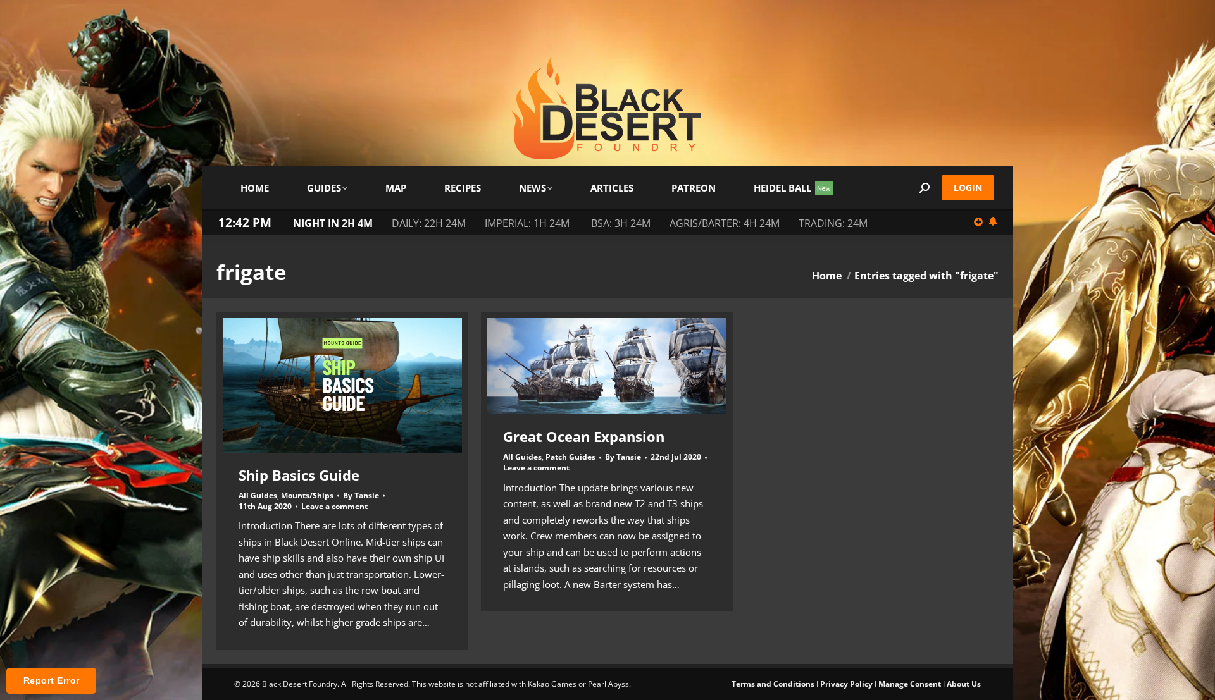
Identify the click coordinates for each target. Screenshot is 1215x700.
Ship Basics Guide (299, 474)
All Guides (258, 495)
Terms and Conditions (773, 684)
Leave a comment (334, 506)
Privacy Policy (846, 684)
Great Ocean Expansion (583, 436)
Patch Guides (570, 456)
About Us (964, 684)
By (361, 496)
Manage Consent (909, 684)
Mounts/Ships (307, 495)
